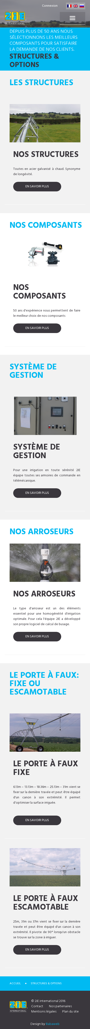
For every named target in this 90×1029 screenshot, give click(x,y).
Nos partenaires (60, 1006)
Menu (72, 18)
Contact (37, 1006)
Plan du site (70, 1011)
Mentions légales (43, 1011)
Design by (45, 1024)
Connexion (50, 6)
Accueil (15, 983)
